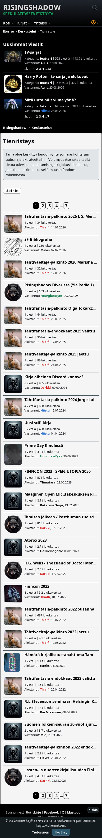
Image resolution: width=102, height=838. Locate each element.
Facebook (51, 812)
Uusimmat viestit (23, 44)
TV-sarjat (32, 52)
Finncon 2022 (36, 586)
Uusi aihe (12, 191)
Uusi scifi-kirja (37, 422)
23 (49, 68)
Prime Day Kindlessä (43, 445)
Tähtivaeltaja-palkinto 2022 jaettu (56, 631)
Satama (45, 106)
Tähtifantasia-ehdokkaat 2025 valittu (59, 331)
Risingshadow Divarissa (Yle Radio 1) (59, 285)
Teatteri (46, 58)
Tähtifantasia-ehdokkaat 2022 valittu (59, 678)
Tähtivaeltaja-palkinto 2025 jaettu (56, 354)
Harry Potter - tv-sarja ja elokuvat (56, 76)
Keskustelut (42, 127)
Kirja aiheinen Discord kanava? (53, 376)
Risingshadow (32, 9)
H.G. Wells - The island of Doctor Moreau (62, 563)
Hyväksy (61, 832)
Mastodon (74, 812)
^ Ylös (93, 810)
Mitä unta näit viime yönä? (50, 100)
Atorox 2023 (35, 540)
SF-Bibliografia (38, 239)
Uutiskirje (33, 812)
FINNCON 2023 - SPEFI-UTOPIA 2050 (57, 471)
